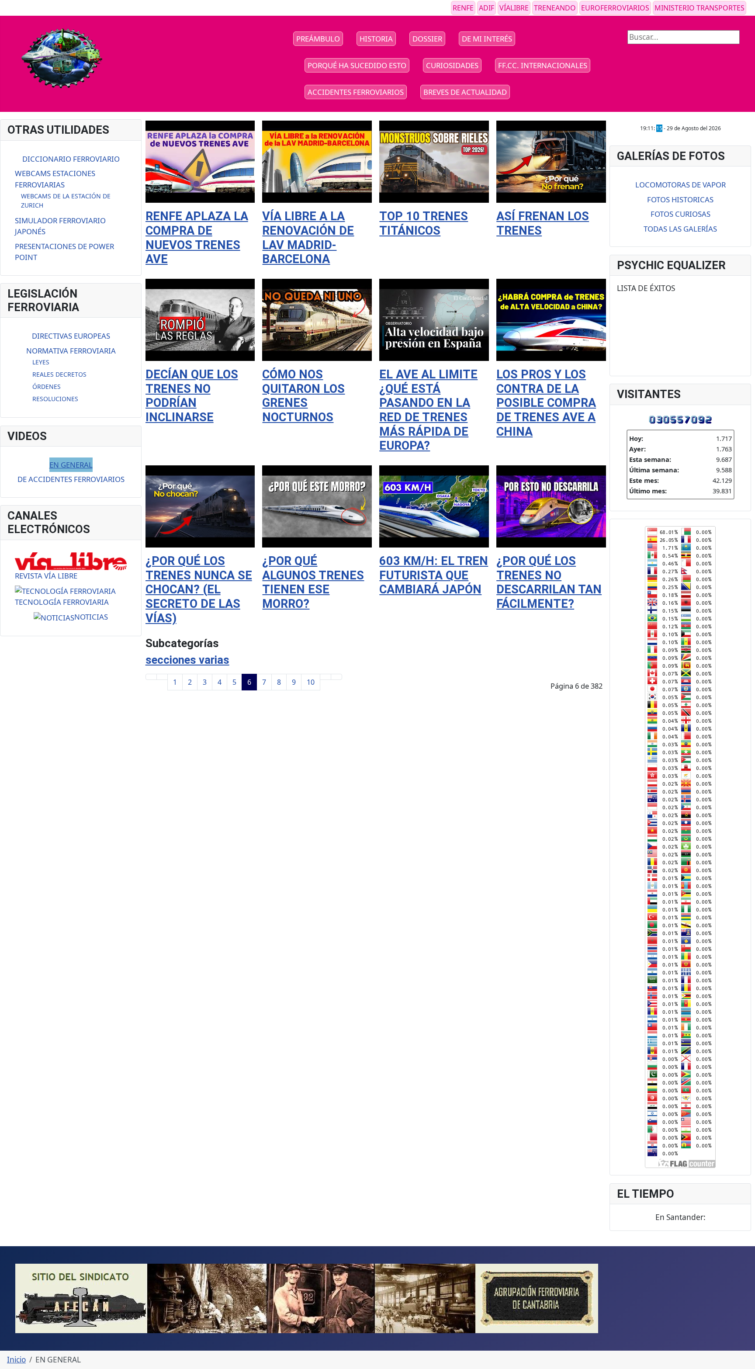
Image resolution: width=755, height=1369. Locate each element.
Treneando (555, 8)
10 (311, 682)
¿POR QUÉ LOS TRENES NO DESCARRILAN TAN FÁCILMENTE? (549, 582)
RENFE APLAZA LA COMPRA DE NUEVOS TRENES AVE (196, 237)
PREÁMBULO (318, 39)
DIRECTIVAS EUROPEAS (71, 336)
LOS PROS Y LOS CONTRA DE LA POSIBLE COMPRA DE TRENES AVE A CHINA (546, 403)
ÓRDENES (46, 386)
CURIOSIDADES (452, 65)
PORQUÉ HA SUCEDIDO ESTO (357, 65)
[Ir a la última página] (336, 677)
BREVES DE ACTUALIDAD (465, 92)
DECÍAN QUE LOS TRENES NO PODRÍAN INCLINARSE (191, 395)
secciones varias (187, 659)
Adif (486, 8)
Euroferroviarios (615, 8)
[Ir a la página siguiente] (325, 677)
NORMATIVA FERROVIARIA (71, 351)
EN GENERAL (71, 465)
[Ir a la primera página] (151, 677)
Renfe (463, 8)
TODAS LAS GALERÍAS (680, 229)
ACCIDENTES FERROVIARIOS (356, 92)
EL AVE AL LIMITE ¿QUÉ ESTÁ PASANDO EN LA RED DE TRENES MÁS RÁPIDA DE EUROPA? (428, 410)
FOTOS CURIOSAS (680, 214)
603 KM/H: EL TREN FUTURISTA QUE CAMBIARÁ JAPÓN (433, 575)
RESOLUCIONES (55, 399)
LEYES (40, 362)
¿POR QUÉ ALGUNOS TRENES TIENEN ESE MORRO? (313, 582)
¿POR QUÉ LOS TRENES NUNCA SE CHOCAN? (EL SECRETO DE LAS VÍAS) (198, 589)
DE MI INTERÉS (487, 39)
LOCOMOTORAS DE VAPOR (680, 185)
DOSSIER (427, 39)
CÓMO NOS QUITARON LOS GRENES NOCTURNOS (303, 395)
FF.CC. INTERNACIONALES (542, 65)
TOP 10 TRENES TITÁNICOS (423, 223)
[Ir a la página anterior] (162, 677)
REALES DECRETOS (59, 374)
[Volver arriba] (744, 1358)
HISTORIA (376, 39)
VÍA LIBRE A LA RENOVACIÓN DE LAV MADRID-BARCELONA (308, 237)
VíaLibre (514, 8)
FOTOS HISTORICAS (680, 199)
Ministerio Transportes (700, 8)
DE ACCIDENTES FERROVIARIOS (71, 479)
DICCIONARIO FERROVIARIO (71, 159)
